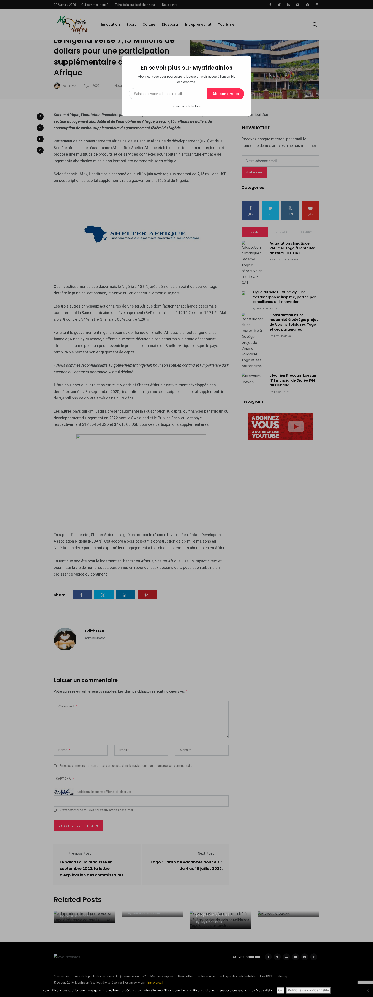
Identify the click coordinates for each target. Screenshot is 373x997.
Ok (280, 990)
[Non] (367, 990)
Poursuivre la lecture (187, 106)
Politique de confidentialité (308, 990)
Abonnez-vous (226, 94)
